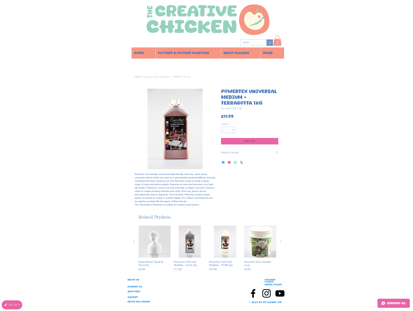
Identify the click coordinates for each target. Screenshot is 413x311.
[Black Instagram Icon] (266, 293)
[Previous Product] (134, 241)
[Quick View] (155, 242)
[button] (277, 40)
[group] (207, 250)
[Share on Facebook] (223, 162)
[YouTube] (280, 293)
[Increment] (233, 130)
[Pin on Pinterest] (229, 162)
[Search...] (270, 43)
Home (138, 77)
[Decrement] (224, 130)
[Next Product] (281, 241)
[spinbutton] (228, 130)
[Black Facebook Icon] (253, 293)
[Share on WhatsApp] (235, 162)
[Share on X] (241, 162)
